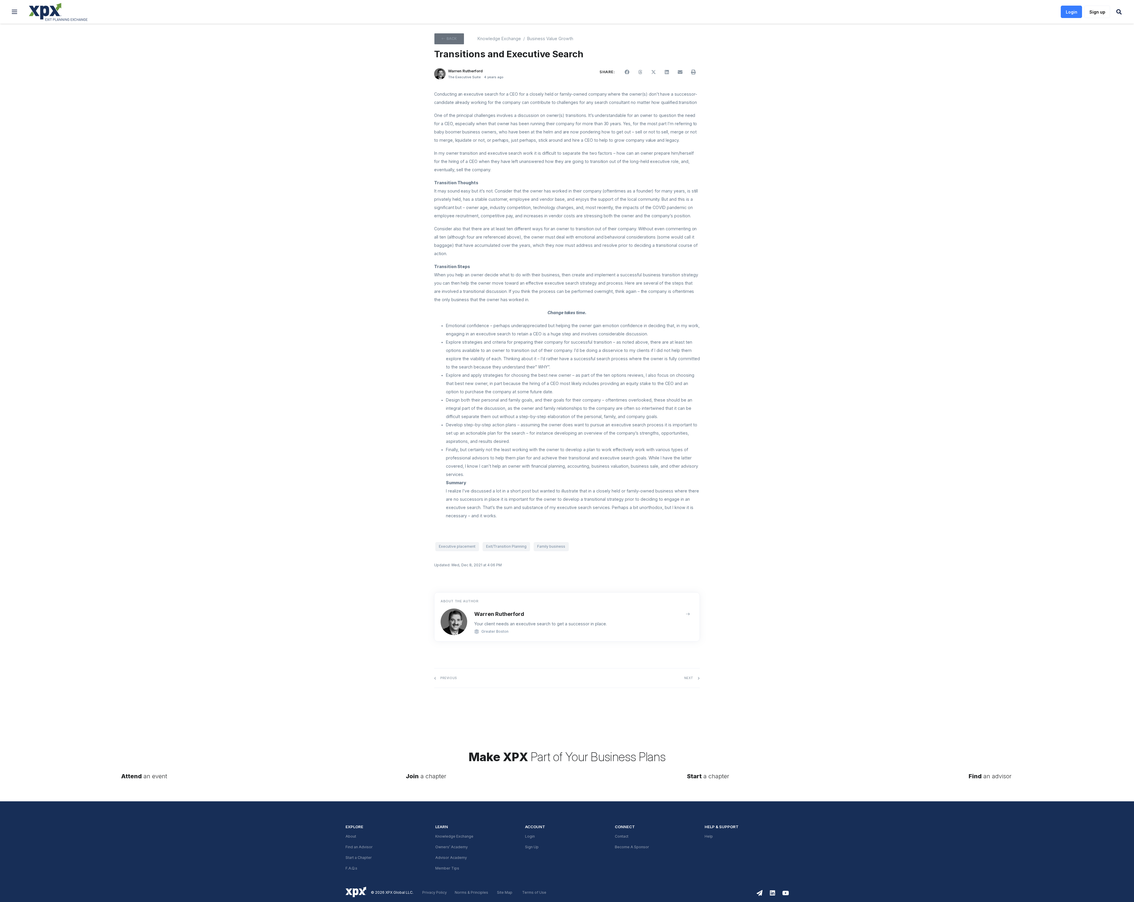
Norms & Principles (471, 892)
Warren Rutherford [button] (465, 70)
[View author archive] (688, 614)
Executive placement (457, 546)
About (351, 836)
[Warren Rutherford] (440, 74)
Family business (551, 546)
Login (530, 836)
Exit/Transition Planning (506, 546)
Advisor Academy (451, 858)
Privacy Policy (434, 892)
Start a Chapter (359, 858)
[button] (14, 11)
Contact (621, 836)
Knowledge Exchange (499, 38)
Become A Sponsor (632, 847)
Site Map (504, 892)
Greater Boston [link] (495, 631)
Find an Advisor (359, 847)
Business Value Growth (550, 38)
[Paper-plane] (759, 893)
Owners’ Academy (451, 847)
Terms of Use (534, 892)
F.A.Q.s (351, 868)
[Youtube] (785, 893)
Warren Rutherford (499, 614)
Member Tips (447, 868)
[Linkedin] (772, 893)
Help (709, 836)
